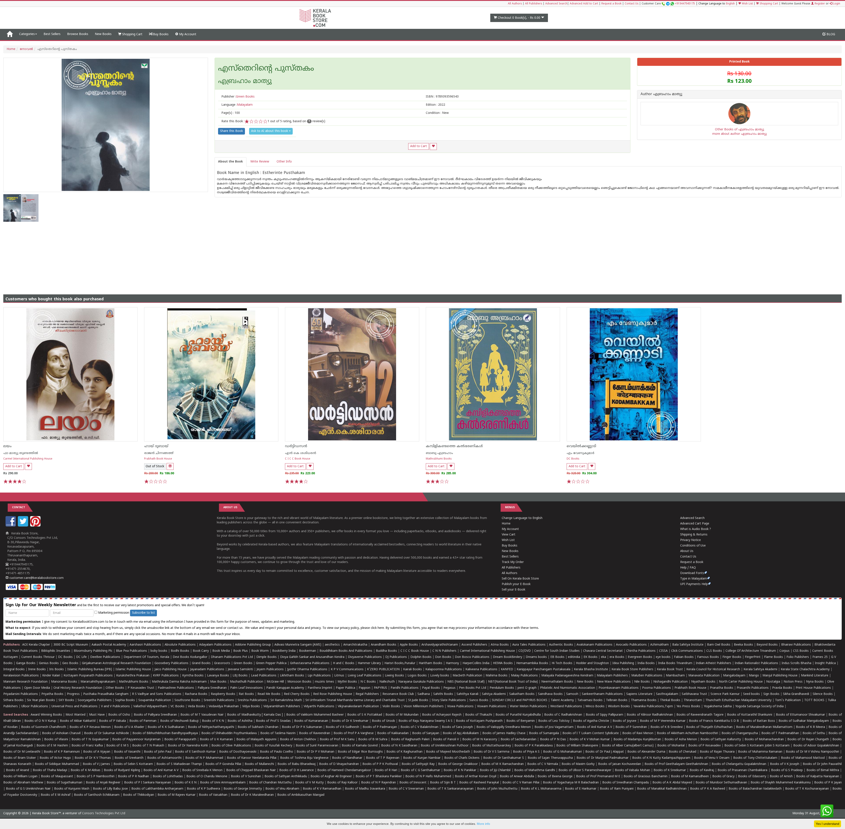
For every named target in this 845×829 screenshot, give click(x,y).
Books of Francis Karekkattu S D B (714, 721)
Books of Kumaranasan (311, 721)
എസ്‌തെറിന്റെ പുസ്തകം (266, 69)
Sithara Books (13, 700)
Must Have (97, 715)
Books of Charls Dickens (461, 758)
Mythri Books (347, 682)
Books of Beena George (555, 776)
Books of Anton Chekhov (298, 739)
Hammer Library (369, 663)
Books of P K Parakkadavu (533, 746)
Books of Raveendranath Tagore (699, 715)
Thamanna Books (643, 700)
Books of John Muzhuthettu (497, 789)
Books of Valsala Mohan (632, 770)
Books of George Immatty (243, 789)
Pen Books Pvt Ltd (472, 688)
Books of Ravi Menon (637, 733)
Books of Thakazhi (478, 715)
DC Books (573, 459)
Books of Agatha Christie (591, 721)
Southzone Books (187, 700)
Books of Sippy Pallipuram (604, 715)
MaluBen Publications (646, 676)
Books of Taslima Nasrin (278, 733)
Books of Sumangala (544, 733)
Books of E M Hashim (52, 746)
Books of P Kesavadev (704, 746)
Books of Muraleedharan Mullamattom (764, 727)
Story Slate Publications (449, 700)
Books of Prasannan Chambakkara (742, 770)
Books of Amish (781, 776)
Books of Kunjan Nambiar (422, 758)
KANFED (507, 669)
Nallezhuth (387, 682)
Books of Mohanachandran (764, 739)
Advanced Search (556, 4)
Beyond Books (767, 645)
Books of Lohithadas (168, 776)
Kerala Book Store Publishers (632, 669)
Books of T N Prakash (148, 746)
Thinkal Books (670, 700)
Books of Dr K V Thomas (93, 758)
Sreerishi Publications (219, 700)
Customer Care (668, 4)
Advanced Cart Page (694, 524)
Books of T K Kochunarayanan (807, 789)
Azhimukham (659, 645)
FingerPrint (752, 657)
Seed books (751, 694)
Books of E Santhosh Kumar (195, 752)
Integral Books (14, 669)
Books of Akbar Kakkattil (78, 721)
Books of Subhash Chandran (258, 727)
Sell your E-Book (513, 590)
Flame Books (773, 657)
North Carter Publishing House (741, 682)
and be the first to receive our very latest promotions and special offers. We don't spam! (105, 605)
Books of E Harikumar (580, 789)
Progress (73, 694)
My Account (187, 34)
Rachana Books (196, 694)
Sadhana (423, 694)
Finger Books (731, 657)
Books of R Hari (386, 770)
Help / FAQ (688, 568)
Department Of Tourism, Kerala (146, 657)
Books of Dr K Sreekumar (350, 721)
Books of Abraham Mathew (23, 783)
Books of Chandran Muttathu (270, 783)
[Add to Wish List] (433, 146)
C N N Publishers (444, 651)
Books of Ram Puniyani (616, 789)
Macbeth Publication (467, 676)
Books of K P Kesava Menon (90, 727)
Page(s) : (230, 113)
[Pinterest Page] (36, 526)
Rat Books (246, 694)
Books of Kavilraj (702, 770)
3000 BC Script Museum (70, 645)
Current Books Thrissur (38, 657)
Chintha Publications (641, 651)
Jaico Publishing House (170, 669)
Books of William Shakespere (577, 746)
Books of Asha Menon (681, 739)
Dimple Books (266, 657)
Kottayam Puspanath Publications (88, 676)
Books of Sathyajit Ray (418, 764)
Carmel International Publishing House (27, 459)
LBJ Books (240, 676)
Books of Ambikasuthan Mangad (300, 795)
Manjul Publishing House (779, 676)
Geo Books (70, 663)
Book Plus (240, 651)
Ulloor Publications (34, 706)
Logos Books (417, 676)
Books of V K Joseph (784, 764)
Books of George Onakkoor (458, 764)
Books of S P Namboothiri (95, 776)
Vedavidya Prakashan (224, 706)
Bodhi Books (180, 651)
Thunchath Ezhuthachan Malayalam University (738, 700)
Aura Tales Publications (529, 645)
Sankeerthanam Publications (602, 694)
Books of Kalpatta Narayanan (817, 776)
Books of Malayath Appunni (256, 739)
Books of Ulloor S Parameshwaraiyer (584, 770)
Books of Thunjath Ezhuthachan (709, 727)
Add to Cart (418, 146)
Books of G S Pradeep (787, 770)
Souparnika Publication (154, 700)
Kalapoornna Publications (443, 669)
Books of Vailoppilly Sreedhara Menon (503, 727)
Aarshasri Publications (145, 645)
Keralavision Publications (21, 676)
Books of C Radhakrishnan (563, 715)
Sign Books (771, 694)
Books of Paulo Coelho (276, 752)
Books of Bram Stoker (19, 758)
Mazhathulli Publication (246, 682)
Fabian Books (684, 657)
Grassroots (222, 663)
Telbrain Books (616, 700)
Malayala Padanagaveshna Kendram (567, 676)
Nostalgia (773, 682)
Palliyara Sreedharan (212, 688)
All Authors (515, 4)
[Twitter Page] (23, 526)
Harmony (452, 663)
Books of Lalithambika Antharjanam (157, 789)
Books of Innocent (412, 783)
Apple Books (409, 645)
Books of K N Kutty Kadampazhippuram (661, 758)
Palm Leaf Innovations (246, 688)
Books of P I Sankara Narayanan (147, 783)
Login (836, 4)
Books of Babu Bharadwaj (296, 764)
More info (483, 823)
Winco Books (595, 706)
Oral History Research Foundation (77, 688)
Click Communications (687, 651)
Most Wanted (75, 715)
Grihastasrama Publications (309, 663)
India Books (646, 663)
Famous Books (708, 657)
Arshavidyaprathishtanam (439, 645)
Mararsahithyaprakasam (98, 682)
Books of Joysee (624, 721)
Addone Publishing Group (253, 645)
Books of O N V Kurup (40, 721)
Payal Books (431, 688)
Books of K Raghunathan (404, 752)
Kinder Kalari (51, 676)
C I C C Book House (297, 459)
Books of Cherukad (682, 752)
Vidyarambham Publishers (281, 706)
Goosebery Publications (171, 663)
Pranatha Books (721, 688)
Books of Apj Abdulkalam (461, 733)
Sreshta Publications (252, 700)
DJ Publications (396, 657)
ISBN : (442, 97)
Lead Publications (263, 676)
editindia (574, 657)
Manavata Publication (704, 676)
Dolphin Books (421, 657)
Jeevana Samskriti (240, 669)
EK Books (590, 657)
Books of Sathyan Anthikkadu (286, 776)
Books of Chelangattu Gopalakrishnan (739, 764)
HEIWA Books (503, 663)
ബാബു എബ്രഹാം (439, 453)
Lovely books (439, 676)
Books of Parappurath (180, 739)
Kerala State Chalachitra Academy (805, 669)
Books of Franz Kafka (87, 746)
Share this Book (231, 131)
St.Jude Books (418, 700)
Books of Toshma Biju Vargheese (304, 758)
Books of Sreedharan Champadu (625, 783)
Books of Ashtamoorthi (164, 758)
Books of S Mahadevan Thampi (179, 764)
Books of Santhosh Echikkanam (96, 795)
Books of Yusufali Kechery (273, 746)
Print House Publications (813, 688)
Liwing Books (394, 676)
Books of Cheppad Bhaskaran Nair (251, 770)
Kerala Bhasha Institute (591, 669)
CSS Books (801, 651)
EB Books (557, 657)
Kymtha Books (193, 676)
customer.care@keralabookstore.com (36, 578)
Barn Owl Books (718, 645)
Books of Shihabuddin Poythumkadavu (229, 733)
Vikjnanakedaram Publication (358, 706)
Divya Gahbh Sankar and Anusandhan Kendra (312, 657)
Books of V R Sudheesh (342, 727)
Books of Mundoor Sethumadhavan (721, 783)
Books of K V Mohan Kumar (589, 739)
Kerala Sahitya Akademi (760, 669)
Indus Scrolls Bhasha (796, 663)
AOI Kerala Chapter (36, 645)
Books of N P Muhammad (204, 758)
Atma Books (500, 645)
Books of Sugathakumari (64, 783)
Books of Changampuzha (740, 733)
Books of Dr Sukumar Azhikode (106, 733)
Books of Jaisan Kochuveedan (619, 764)
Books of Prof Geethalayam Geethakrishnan (676, 764)
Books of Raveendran (314, 733)
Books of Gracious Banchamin (645, 776)
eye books (663, 657)
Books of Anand (17, 770)
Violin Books (391, 706)
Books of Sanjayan (425, 733)
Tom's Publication (788, 700)
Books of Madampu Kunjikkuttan (637, 739)
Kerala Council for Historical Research (713, 669)
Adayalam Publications (215, 645)
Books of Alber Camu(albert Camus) (628, 746)
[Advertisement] (422, 255)
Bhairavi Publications (796, 645)
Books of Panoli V (446, 739)
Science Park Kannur (725, 694)
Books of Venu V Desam (711, 758)
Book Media (221, 651)
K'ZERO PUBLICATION (383, 669)
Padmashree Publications (176, 688)
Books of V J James (96, 764)
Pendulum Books (502, 688)
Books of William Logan (20, 776)
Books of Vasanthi (127, 752)
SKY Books (66, 700)
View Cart (508, 535)
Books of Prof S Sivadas (273, 721)
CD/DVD (524, 651)
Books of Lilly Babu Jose (110, 789)
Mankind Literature (814, 676)
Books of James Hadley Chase (503, 733)
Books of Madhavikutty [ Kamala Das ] (255, 715)
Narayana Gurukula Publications (421, 682)
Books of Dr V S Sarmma (491, 752)
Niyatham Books (703, 682)
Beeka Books (743, 645)
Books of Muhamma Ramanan (760, 752)
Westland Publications (566, 706)
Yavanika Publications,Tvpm (653, 706)
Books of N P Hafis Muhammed (428, 776)
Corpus (784, 651)
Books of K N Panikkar (460, 770)
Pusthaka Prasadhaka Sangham (106, 694)
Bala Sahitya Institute (688, 645)
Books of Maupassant (57, 776)
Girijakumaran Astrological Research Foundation (116, 663)
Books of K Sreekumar (670, 770)
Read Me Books (268, 694)
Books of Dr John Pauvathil (822, 764)
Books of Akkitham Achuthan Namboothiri (687, 733)
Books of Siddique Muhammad (57, 764)
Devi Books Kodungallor (190, 657)
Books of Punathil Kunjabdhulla (518, 715)
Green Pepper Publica (271, 663)
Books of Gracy (723, 776)
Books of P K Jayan (828, 783)
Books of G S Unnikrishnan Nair (28, 789)
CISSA (663, 651)
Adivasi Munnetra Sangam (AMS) (297, 645)
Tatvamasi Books (590, 700)
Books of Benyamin (520, 721)
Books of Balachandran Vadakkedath (755, 789)
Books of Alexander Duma (646, 752)
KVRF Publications (166, 676)
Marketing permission (113, 613)
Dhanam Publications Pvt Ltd (232, 657)
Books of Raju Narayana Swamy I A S (425, 721)
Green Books (243, 663)
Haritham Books (430, 663)
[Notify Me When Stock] (170, 466)
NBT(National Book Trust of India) (513, 682)
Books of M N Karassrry (479, 739)
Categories (27, 34)
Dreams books (536, 657)
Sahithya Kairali (467, 694)
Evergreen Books (640, 657)
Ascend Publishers (474, 645)
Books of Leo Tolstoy (553, 721)
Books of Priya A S (526, 752)
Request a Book (611, 4)
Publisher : (238, 97)
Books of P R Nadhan (133, 776)
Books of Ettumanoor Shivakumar (800, 715)
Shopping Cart (768, 4)
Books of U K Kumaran (216, 739)
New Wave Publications (614, 682)
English (730, 4)
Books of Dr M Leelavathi (21, 752)
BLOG (830, 34)
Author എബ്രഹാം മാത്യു (661, 94)
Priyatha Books (52, 694)
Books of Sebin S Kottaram (133, 764)
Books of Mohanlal (671, 746)
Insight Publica (825, 663)
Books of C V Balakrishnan (419, 727)
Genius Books (49, 663)
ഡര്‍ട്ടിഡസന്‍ (296, 446)
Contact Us (631, 4)
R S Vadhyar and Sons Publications (156, 694)
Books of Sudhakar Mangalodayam (804, 721)
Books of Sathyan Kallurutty (720, 739)
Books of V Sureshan (246, 776)
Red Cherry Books (297, 694)
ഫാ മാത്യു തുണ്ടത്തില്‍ (20, 453)
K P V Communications (347, 669)
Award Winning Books (46, 715)
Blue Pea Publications (131, 651)
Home (11, 49)
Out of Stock (155, 466)
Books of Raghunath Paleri (410, 739)
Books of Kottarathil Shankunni (749, 715)
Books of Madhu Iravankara (365, 789)
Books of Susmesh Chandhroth (43, 727)
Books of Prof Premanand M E (598, 776)
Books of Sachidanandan (518, 739)
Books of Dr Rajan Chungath (808, 739)
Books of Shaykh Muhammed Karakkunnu (781, 783)
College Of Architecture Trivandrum (751, 651)
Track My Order (513, 562)
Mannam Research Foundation (25, 682)
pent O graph (527, 688)
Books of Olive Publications (231, 746)
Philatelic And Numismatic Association (567, 688)
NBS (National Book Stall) (466, 682)
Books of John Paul (157, 752)
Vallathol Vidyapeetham (150, 706)
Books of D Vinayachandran (339, 764)
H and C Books (343, 663)
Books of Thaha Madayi (50, 770)
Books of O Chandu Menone (206, 776)
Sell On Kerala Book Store (520, 579)
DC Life (81, 657)
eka (603, 657)
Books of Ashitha (240, 721)
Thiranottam (693, 700)
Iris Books (56, 669)
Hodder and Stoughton (592, 663)
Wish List (747, 4)
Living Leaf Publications (364, 676)
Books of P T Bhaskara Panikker (379, 776)
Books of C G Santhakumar (420, 770)
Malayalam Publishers (612, 676)
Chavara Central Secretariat (603, 651)
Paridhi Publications (405, 688)
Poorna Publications (656, 688)
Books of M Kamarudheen (690, 776)
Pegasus (449, 688)
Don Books (443, 657)
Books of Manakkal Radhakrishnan (662, 789)
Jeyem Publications (270, 669)
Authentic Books (561, 645)
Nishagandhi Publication (670, 682)
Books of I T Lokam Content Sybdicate (590, 733)
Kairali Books (412, 669)
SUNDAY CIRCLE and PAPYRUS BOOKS (519, 700)
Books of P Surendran (631, 727)
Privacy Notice (690, 540)
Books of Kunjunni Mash (71, 789)
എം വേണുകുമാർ (580, 453)
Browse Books (77, 34)
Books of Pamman (142, 721)
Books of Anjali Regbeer (103, 783)
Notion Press (793, 682)
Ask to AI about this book (270, 131)
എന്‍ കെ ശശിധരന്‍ (300, 453)
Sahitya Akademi (494, 694)
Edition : (435, 105)
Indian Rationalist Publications (756, 663)
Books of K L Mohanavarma (541, 789)
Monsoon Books (299, 682)
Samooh (572, 694)
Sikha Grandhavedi (796, 694)
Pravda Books (782, 688)
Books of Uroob (383, 721)
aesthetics (332, 645)
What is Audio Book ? (695, 529)
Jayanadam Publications (207, 669)
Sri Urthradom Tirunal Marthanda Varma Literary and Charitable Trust (355, 700)
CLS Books (714, 651)
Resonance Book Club (398, 694)
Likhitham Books (292, 676)
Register (819, 4)
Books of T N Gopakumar (90, 739)
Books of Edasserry (752, 776)
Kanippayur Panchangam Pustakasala (543, 669)
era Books (617, 657)
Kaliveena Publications (481, 669)
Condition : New (437, 113)
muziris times (324, 682)
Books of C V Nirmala (542, 764)
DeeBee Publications (105, 657)
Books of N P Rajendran (378, 783)
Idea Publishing (623, 663)
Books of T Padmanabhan (780, 733)
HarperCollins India (476, 663)
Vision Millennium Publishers (424, 706)
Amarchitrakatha (355, 645)
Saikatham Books (522, 694)
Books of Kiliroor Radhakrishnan (650, 715)
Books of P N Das (553, 739)
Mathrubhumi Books (439, 459)
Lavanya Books (218, 676)
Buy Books (160, 34)
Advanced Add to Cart (584, 4)
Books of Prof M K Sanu (337, 739)
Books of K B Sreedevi (666, 727)
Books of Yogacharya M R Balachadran (571, 783)
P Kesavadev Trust (141, 688)
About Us (686, 551)
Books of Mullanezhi (259, 764)
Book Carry (201, 651)
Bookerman (307, 651)
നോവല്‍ (26, 49)
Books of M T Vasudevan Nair (202, 715)
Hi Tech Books (562, 663)
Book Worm (260, 651)
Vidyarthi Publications (319, 706)
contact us (235, 628)
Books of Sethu (814, 733)
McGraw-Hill (275, 682)
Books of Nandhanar (347, 758)
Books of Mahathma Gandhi (534, 770)
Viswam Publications (491, 706)
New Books (103, 34)
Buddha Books (386, 651)
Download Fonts (692, 573)
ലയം (7, 446)
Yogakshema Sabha (718, 706)
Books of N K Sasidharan (399, 746)
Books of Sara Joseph (457, 727)
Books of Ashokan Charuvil (61, 733)
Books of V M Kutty (309, 783)
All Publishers (533, 4)
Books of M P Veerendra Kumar (662, 721)
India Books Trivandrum (675, 663)
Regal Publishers (367, 694)
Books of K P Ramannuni (62, 752)
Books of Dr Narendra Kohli (188, 746)
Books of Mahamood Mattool (803, 758)
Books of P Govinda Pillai (223, 764)
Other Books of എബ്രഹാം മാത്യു (739, 129)
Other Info (284, 162)
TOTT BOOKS (814, 700)
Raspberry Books (223, 694)
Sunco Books (478, 700)
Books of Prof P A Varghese (354, 733)
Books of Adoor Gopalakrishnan (816, 746)
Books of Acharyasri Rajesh (441, 715)
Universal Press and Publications (74, 706)
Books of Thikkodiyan (138, 795)
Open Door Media (37, 688)
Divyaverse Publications (365, 657)
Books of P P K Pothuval (380, 764)
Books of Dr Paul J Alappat (604, 752)
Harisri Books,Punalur (399, 663)
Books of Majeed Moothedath (448, 752)
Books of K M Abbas (85, 770)
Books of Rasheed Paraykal (479, 783)
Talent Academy (562, 700)
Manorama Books (64, 682)
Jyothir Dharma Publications (307, 669)
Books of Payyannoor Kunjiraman (136, 739)
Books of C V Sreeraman (406, 789)
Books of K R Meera (810, 727)
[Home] (9, 34)
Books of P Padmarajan (380, 727)
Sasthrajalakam (667, 694)
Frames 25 (820, 657)
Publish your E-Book (516, 584)
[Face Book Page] (11, 526)
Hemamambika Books (532, 663)
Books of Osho (119, 715)
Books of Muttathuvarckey (491, 746)
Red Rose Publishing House (332, 694)
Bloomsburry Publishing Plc (93, 651)
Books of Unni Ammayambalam (223, 783)
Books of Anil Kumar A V (594, 727)
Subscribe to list (143, 613)
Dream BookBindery (507, 657)
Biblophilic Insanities (55, 651)
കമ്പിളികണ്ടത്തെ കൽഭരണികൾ (454, 446)
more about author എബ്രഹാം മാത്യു (739, 134)
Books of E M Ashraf (55, 795)
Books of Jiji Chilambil (495, 770)
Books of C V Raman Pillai (520, 783)
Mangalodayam (734, 676)
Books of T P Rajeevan (382, 758)
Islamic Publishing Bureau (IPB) (89, 669)
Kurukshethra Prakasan (132, 676)
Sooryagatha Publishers (95, 700)
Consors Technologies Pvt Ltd (103, 813)
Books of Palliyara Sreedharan (155, 715)
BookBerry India (284, 651)
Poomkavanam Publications (619, 688)
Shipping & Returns (693, 535)
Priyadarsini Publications (20, 694)
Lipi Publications (319, 676)
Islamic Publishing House (133, 669)
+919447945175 (685, 4)
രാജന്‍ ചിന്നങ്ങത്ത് (158, 453)
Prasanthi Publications (753, 688)
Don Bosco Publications (472, 657)
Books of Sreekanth (129, 758)
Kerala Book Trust (670, 669)
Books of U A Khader (129, 727)
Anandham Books (383, 645)
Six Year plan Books (41, 700)
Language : (237, 105)
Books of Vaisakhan (213, 795)
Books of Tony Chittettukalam (755, 758)
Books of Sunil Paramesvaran (317, 746)
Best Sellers (52, 34)
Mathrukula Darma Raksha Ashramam (179, 682)
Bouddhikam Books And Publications (346, 651)
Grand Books (201, 663)
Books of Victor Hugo (55, 758)
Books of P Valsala (112, 721)
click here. (378, 628)
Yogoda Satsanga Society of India (759, 706)
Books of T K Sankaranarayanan (450, 789)
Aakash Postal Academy (109, 645)
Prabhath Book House (158, 459)
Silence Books (823, 694)
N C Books (368, 682)
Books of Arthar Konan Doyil (475, 776)
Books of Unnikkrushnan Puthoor (444, 746)
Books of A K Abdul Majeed (672, 783)
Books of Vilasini (56, 739)
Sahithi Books (443, 694)
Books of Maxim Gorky (578, 764)
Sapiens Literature (639, 694)
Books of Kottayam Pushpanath (479, 721)
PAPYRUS (380, 688)
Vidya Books (251, 706)
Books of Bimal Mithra (822, 770)
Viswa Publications (460, 706)
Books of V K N (213, 721)
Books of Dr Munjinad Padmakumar (603, 758)
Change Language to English (522, 518)
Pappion (364, 688)
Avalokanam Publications (594, 645)
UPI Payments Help (694, 584)
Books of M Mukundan (402, 715)
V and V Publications (115, 706)
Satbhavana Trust (694, 694)
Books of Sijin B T (443, 783)
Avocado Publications (631, 645)
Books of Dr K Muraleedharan (252, 795)
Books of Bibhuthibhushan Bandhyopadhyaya (165, 733)
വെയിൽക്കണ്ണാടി (581, 446)
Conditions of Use (693, 546)
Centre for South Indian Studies (557, 651)
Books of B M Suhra (373, 739)
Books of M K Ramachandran (502, 764)
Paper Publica (345, 688)
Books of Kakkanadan (393, 733)
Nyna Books (815, 682)
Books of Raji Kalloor (342, 783)
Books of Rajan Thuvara (717, 752)
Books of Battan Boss (759, 721)
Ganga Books (25, 663)
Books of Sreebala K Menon (202, 770)
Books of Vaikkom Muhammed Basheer (315, 715)
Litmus (339, 676)
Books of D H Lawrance (296, 770)
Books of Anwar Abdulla (517, 776)
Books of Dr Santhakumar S (503, 758)
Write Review (259, 162)
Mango (754, 676)
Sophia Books (125, 700)
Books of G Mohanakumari (562, 752)
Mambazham (675, 676)
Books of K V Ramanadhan (322, 789)
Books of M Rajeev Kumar (176, 795)
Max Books (218, 682)
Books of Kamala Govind (360, 746)
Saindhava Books (550, 694)
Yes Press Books (688, 706)
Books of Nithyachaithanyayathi (211, 727)
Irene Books (37, 669)
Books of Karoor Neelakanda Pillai (251, 758)
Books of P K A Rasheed (707, 789)
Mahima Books (496, 676)
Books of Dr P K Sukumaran (302, 727)
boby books (159, 651)
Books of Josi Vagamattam (554, 727)
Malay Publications (524, 676)
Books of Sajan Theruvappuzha (550, 758)
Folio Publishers (797, 657)
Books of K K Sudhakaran (166, 727)
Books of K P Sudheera (203, 789)
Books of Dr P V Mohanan (315, 752)
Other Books (115, 688)
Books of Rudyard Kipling (122, 770)
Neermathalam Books (557, 682)
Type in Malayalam (693, 579)
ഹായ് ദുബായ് (156, 446)
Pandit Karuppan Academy (285, 688)
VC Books (177, 706)
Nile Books (642, 682)
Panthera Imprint (320, 688)
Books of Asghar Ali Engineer (331, 776)
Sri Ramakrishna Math (286, 700)
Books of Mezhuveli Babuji (179, 721)
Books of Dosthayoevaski (237, 752)
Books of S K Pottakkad (364, 715)
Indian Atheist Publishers (713, 663)
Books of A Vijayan (96, 752)
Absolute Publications (180, 645)
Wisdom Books (619, 706)
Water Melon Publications (528, 706)
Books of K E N (186, 783)
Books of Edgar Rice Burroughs (360, 752)
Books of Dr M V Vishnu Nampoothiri (812, 752)
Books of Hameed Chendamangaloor (344, 770)
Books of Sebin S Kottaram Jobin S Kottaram (757, 746)
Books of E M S (117, 746)
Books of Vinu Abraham (282, 789)
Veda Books (196, 706)
